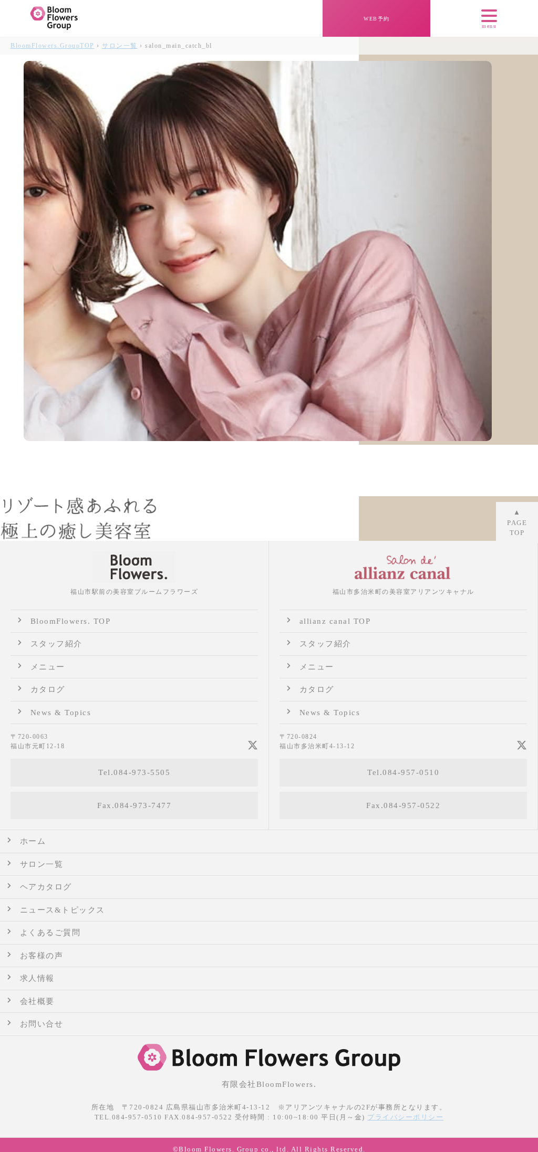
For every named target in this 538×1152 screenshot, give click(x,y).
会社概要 (37, 1001)
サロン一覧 (120, 45)
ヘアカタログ (46, 887)
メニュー (47, 667)
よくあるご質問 (50, 932)
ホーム (33, 841)
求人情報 (37, 978)
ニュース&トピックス (62, 910)
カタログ (47, 689)
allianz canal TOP (335, 621)
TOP (53, 45)
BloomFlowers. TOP (70, 621)
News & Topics (60, 712)
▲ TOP (517, 522)
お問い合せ (42, 1024)
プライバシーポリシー (405, 1117)
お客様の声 (42, 955)
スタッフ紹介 (56, 644)
